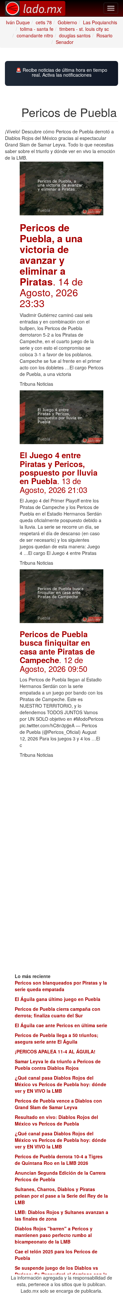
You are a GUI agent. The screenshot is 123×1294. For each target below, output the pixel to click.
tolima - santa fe (36, 29)
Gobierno (67, 22)
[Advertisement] (61, 802)
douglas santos (75, 35)
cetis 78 (44, 22)
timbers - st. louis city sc (84, 29)
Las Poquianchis (100, 22)
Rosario (104, 35)
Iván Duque (18, 22)
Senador (64, 42)
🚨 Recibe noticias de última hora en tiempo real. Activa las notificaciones (61, 73)
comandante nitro (35, 35)
